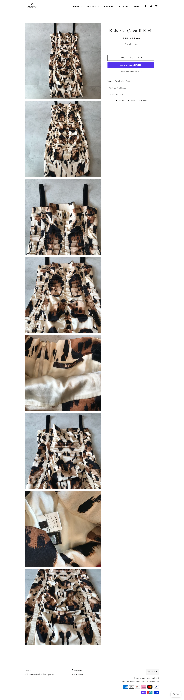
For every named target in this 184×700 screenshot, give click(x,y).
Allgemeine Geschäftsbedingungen (40, 674)
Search (28, 670)
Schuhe (92, 6)
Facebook (78, 670)
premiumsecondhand (149, 678)
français (151, 671)
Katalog (109, 6)
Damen (75, 6)
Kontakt (124, 6)
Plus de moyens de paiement (131, 71)
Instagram (78, 674)
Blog (137, 6)
